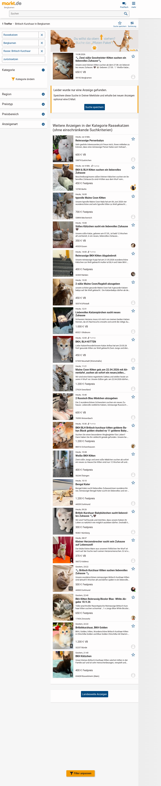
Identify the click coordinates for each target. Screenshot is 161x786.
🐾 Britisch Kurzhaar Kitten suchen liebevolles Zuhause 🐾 (101, 572)
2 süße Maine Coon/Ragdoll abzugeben (97, 283)
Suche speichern (119, 26)
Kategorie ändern (25, 79)
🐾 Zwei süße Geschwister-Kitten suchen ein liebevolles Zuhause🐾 (100, 59)
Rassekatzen (10, 34)
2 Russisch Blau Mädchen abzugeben (96, 398)
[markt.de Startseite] (11, 3)
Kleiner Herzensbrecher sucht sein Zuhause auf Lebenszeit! (100, 543)
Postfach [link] (124, 7)
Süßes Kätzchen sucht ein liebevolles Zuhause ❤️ (101, 228)
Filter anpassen (82, 773)
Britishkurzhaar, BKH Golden (91, 627)
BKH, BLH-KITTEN (85, 341)
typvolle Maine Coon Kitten (90, 197)
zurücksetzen (10, 59)
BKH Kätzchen (83, 656)
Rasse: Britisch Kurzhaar (17, 51)
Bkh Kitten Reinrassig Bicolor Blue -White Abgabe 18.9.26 (101, 600)
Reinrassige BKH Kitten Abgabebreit (95, 255)
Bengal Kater (82, 484)
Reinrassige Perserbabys (89, 140)
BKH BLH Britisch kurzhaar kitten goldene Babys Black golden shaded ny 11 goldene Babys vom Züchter (101, 429)
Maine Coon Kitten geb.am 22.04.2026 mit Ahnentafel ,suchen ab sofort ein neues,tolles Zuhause (101, 371)
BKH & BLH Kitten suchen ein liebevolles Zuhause (98, 171)
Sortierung (132, 26)
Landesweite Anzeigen (94, 694)
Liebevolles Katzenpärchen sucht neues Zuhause (97, 314)
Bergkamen (9, 43)
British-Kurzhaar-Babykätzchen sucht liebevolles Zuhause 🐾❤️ (101, 514)
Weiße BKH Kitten (85, 455)
